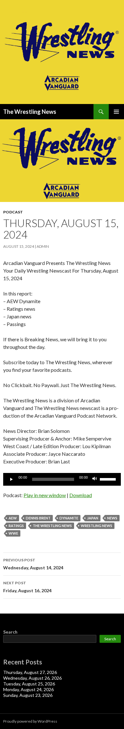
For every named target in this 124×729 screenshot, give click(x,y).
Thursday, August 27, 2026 (30, 672)
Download (80, 495)
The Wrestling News (29, 111)
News (112, 518)
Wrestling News (96, 526)
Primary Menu (116, 111)
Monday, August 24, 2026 (28, 689)
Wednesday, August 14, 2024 (33, 564)
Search (10, 632)
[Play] (11, 479)
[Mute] (95, 479)
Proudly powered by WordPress (30, 721)
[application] (62, 479)
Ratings (16, 526)
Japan (92, 518)
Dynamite (68, 518)
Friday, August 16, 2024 (27, 586)
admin (43, 246)
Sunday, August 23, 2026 (27, 695)
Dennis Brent (38, 518)
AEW (13, 518)
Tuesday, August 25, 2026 (29, 683)
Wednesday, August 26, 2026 (32, 678)
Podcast (13, 212)
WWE (13, 533)
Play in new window (45, 495)
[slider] (109, 478)
